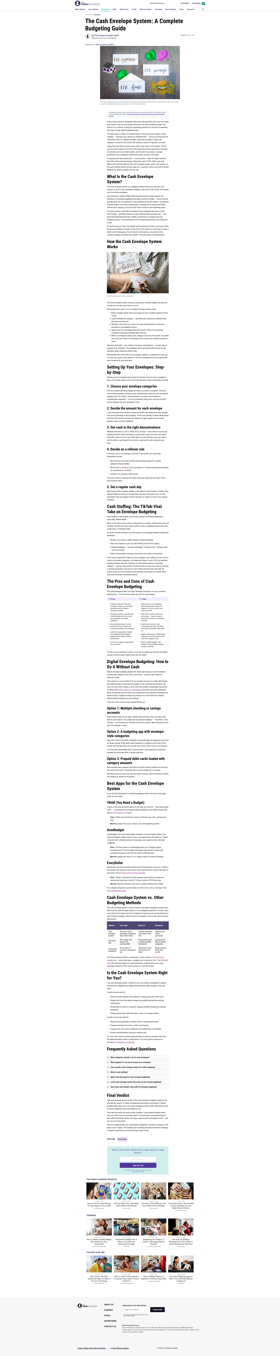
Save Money (93, 9)
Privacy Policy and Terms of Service (92, 1348)
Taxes (181, 9)
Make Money (80, 9)
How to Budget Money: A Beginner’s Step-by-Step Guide (153, 1277)
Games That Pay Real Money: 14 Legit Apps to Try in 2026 (99, 1204)
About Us (108, 1304)
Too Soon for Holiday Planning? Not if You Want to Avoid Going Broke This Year (181, 1241)
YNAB (117, 740)
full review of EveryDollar (133, 873)
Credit (134, 9)
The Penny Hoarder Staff (106, 35)
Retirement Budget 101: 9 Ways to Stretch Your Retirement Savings (126, 1241)
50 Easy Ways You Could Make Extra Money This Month (126, 1204)
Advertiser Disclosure (157, 3)
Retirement (124, 9)
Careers (108, 1310)
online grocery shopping (129, 690)
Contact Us (110, 1326)
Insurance (191, 9)
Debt (114, 9)
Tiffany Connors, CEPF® (104, 45)
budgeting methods (125, 1042)
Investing (158, 9)
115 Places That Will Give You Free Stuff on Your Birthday (153, 1204)
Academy (185, 3)
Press (107, 1315)
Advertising (110, 1321)
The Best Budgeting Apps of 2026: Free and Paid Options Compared (181, 1278)
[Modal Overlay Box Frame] (138, 1161)
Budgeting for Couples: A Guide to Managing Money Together (154, 1241)
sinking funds (127, 467)
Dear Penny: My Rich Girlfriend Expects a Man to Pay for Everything (99, 1278)
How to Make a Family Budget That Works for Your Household (99, 1241)
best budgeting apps (116, 891)
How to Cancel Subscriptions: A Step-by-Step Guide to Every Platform (126, 1278)
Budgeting (105, 9)
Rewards (198, 3)
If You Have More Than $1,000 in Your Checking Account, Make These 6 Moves (180, 1205)
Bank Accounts (145, 9)
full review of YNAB (122, 813)
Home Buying (170, 9)
